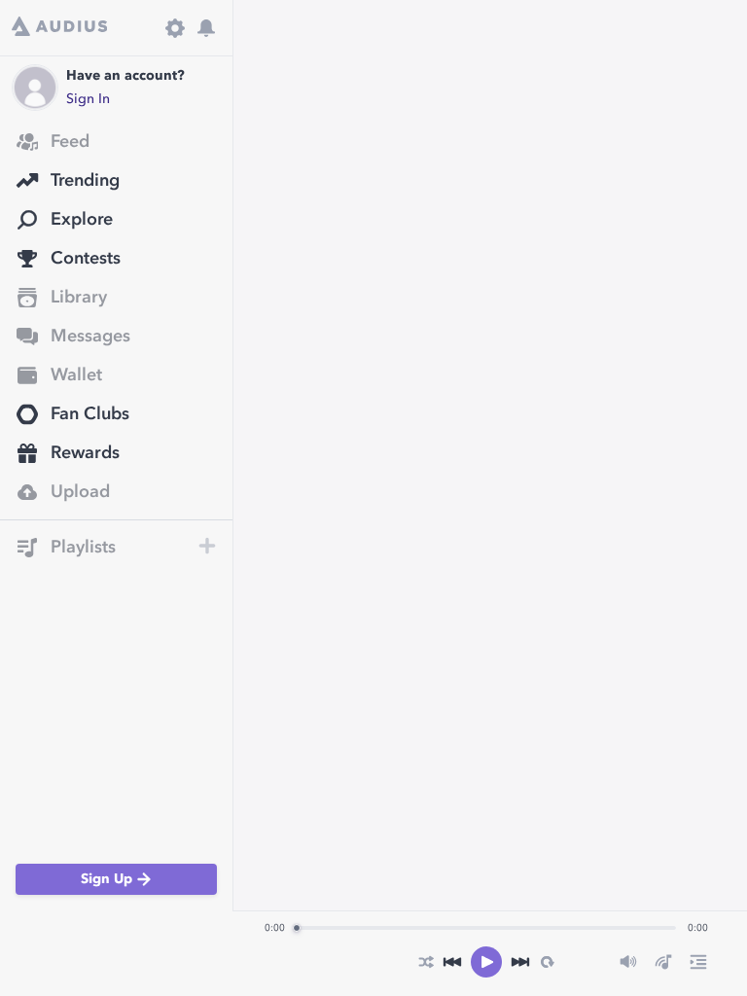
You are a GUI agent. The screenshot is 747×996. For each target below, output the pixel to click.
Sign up (106, 879)
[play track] (486, 961)
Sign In (88, 99)
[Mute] (628, 962)
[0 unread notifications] (206, 28)
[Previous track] (452, 962)
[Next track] (520, 962)
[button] (103, 547)
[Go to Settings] (175, 28)
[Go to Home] (59, 28)
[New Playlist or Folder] (207, 545)
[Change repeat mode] (546, 962)
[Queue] (698, 962)
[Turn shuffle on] (426, 962)
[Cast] (663, 962)
